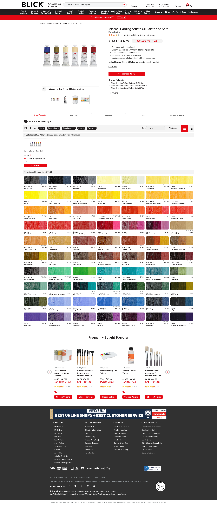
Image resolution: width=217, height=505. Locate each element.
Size (80, 128)
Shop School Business (164, 5)
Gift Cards (58, 433)
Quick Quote (146, 440)
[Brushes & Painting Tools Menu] (46, 15)
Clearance (194, 12)
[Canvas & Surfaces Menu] (35, 15)
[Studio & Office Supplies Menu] (117, 15)
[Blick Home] (33, 4)
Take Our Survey (91, 453)
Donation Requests (92, 443)
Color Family (67, 128)
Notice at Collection (92, 491)
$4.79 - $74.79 (83, 379)
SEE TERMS (121, 17)
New (168, 12)
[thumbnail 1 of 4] (55, 99)
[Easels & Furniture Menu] (81, 15)
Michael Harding (114, 32)
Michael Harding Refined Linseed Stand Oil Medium (129, 86)
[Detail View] (191, 128)
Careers (57, 450)
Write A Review (139, 35)
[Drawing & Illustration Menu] (59, 15)
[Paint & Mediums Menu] (24, 15)
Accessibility (79, 491)
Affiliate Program (60, 446)
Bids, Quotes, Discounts (151, 433)
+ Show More (113, 93)
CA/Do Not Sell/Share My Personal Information (67, 494)
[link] (52, 6)
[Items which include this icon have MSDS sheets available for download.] (25, 161)
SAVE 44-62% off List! (85, 382)
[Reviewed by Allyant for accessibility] (160, 486)
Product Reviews (120, 440)
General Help (90, 427)
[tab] (40, 115)
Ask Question (151, 35)
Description (52, 128)
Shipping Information (93, 430)
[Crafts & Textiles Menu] (129, 15)
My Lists (57, 437)
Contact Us (89, 450)
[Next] (167, 372)
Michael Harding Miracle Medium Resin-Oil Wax (127, 88)
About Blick (58, 453)
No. (40, 128)
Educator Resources (149, 446)
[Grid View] (184, 128)
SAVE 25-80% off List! (62, 382)
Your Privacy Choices (107, 491)
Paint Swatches (120, 437)
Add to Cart (35, 165)
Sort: (144, 128)
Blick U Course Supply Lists (152, 443)
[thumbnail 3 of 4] (75, 99)
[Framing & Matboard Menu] (93, 15)
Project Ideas (119, 446)
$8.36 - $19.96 (106, 379)
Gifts (176, 12)
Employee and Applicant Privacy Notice (112, 494)
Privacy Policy (56, 491)
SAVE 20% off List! (107, 382)
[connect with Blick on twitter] (75, 487)
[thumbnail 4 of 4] (85, 99)
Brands (157, 12)
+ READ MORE (112, 66)
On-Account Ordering (150, 437)
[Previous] (49, 372)
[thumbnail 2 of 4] (65, 99)
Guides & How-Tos (121, 443)
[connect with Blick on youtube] (94, 487)
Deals (184, 12)
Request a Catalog (121, 450)
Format (90, 128)
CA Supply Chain (91, 494)
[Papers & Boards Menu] (71, 15)
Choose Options (63, 397)
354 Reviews (128, 35)
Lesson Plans (147, 450)
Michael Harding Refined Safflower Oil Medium (127, 83)
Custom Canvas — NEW (63, 459)
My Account (58, 427)
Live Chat (88, 446)
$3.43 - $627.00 (60, 379)
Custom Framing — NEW (63, 463)
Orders (178, 6)
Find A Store (59, 440)
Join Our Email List (61, 456)
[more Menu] (148, 15)
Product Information (121, 427)
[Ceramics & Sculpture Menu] (105, 15)
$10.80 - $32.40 (129, 379)
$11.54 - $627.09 (119, 40)
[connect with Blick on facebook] (69, 487)
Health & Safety (120, 433)
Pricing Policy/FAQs (92, 440)
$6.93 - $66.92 (151, 379)
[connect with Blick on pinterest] (88, 487)
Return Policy (90, 437)
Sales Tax (88, 433)
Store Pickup (59, 443)
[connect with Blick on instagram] (81, 487)
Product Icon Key (120, 430)
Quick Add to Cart (148, 430)
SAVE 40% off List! (129, 382)
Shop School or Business (151, 427)
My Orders (58, 430)
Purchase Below (128, 74)
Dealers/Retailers (148, 453)
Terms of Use (69, 491)
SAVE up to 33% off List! (147, 41)
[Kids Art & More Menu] (139, 15)
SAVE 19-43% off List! (153, 382)
